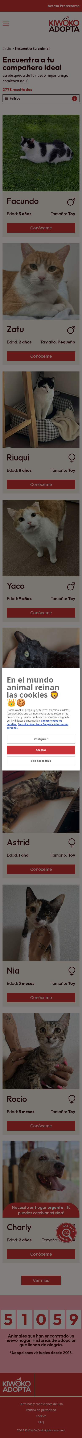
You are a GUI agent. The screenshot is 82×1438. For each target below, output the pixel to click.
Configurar (41, 739)
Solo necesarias (41, 760)
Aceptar (41, 749)
